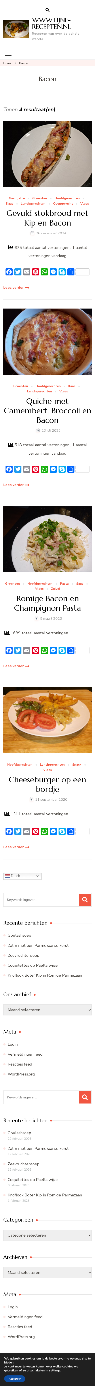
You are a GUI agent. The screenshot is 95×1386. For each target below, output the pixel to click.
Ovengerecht (63, 203)
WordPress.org (21, 1074)
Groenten (39, 198)
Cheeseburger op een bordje (47, 784)
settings (54, 1371)
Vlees (84, 203)
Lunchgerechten (33, 203)
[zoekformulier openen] (47, 10)
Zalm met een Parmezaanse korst (38, 945)
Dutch (15, 876)
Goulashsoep (19, 935)
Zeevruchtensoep (23, 955)
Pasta (64, 584)
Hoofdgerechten (67, 198)
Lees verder (13, 287)
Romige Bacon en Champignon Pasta (47, 603)
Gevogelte (17, 198)
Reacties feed (20, 1064)
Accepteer (15, 1378)
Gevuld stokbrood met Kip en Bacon (47, 217)
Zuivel (55, 589)
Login (13, 1044)
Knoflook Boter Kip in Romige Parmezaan (45, 975)
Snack (76, 764)
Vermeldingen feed (25, 1054)
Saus (79, 584)
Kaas (9, 203)
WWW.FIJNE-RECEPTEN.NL (51, 23)
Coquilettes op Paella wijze (33, 965)
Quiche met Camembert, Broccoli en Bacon (47, 410)
